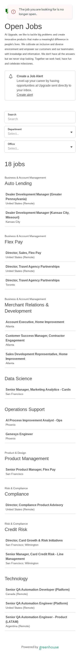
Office (11, 144)
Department (15, 129)
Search (12, 114)
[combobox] (8, 134)
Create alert (25, 94)
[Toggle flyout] (71, 132)
